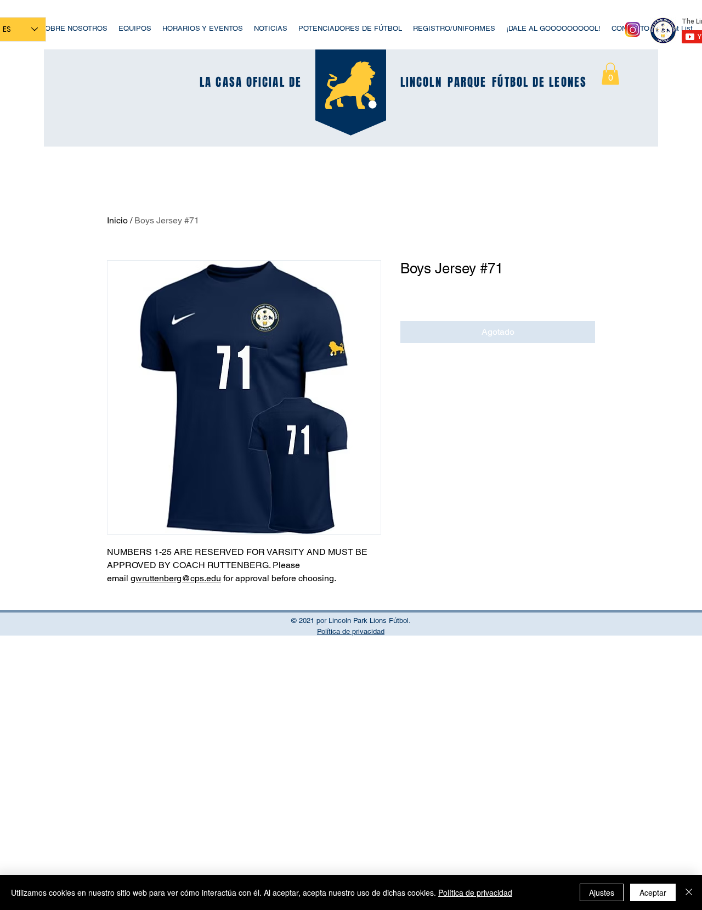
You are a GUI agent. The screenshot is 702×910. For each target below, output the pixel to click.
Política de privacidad (475, 892)
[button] (610, 74)
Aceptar (652, 892)
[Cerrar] (688, 892)
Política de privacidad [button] (350, 631)
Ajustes (601, 892)
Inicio (117, 220)
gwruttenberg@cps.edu (176, 578)
